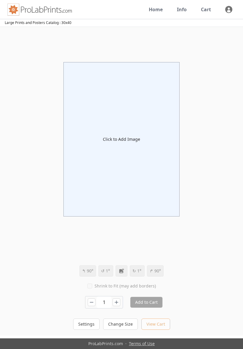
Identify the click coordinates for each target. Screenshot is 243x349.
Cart (206, 9)
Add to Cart (146, 302)
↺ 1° (105, 271)
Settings (86, 324)
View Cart (155, 324)
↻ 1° (136, 271)
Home (156, 9)
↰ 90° (87, 271)
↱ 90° (155, 271)
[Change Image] (121, 271)
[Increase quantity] (116, 302)
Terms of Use (142, 343)
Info (182, 9)
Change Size (120, 324)
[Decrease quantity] (91, 302)
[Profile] (229, 9)
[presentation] (121, 139)
